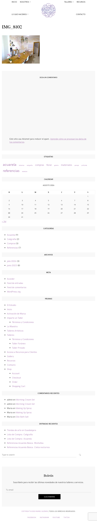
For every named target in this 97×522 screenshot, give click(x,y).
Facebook (31, 517)
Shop (9, 369)
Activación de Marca (16, 313)
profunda (84, 165)
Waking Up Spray (24, 408)
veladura (24, 171)
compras (39, 164)
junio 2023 (12, 265)
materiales (66, 164)
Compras (11, 243)
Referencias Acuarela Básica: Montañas (25, 442)
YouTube (56, 517)
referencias (11, 170)
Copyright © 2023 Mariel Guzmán (34, 511)
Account (16, 373)
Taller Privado (18, 347)
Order (15, 381)
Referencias (12, 247)
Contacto (80, 14)
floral (49, 164)
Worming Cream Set (25, 399)
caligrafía (30, 165)
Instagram (44, 517)
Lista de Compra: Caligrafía (20, 434)
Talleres (10, 334)
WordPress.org (14, 291)
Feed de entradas (15, 282)
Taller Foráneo (19, 343)
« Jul (4, 221)
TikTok (67, 517)
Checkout (16, 377)
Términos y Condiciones (23, 322)
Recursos (81, 2)
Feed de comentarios (16, 287)
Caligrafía (11, 239)
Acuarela (11, 234)
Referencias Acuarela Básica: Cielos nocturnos (28, 447)
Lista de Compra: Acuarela (19, 438)
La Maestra (12, 326)
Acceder (11, 278)
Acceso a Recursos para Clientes (22, 351)
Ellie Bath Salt (22, 416)
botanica (21, 165)
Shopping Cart (18, 386)
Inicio (14, 2)
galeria (56, 165)
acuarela (9, 164)
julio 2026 (11, 261)
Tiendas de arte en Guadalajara (21, 430)
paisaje (77, 165)
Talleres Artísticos (15, 330)
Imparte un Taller (15, 317)
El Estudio (11, 304)
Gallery (10, 356)
